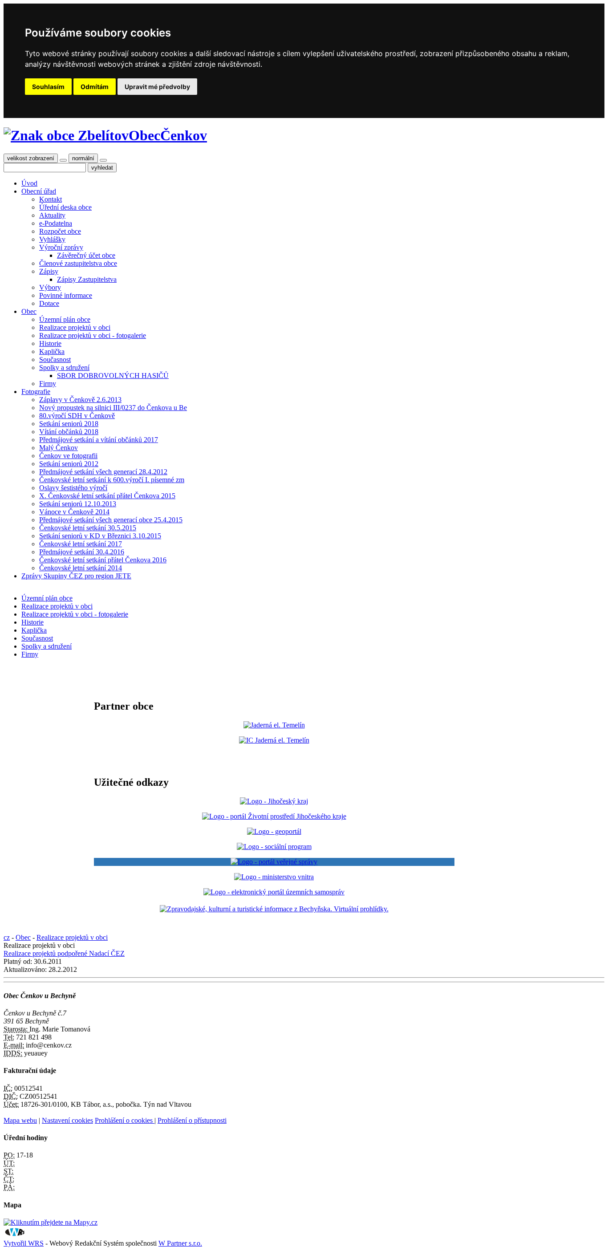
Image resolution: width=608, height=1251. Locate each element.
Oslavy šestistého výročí (73, 487)
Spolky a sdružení (64, 367)
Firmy (47, 383)
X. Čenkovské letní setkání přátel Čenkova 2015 (107, 496)
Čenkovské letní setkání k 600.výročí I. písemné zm (111, 479)
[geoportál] (274, 831)
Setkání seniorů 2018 (68, 423)
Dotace (49, 303)
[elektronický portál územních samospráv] (274, 892)
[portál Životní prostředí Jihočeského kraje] (274, 816)
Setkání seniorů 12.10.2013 (77, 504)
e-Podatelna (55, 223)
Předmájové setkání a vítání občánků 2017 (98, 439)
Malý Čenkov (58, 447)
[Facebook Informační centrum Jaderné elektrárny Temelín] (274, 740)
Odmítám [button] (95, 86)
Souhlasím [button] (48, 86)
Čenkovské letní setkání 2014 (80, 568)
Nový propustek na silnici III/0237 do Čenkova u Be (113, 407)
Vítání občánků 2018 (68, 431)
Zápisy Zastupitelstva (87, 279)
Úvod (29, 183)
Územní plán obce (64, 319)
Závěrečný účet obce (86, 255)
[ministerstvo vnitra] (274, 877)
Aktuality (52, 215)
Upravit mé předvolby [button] (157, 86)
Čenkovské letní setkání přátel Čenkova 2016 (102, 560)
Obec (28, 311)
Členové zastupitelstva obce (78, 263)
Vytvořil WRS (24, 1243)
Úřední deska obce (65, 207)
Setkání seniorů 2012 (68, 463)
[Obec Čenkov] (66, 135)
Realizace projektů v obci (74, 327)
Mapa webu (20, 1120)
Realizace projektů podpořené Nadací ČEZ (64, 953)
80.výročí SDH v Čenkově (77, 415)
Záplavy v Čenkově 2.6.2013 (80, 399)
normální (83, 158)
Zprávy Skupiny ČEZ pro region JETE (76, 576)
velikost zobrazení (30, 158)
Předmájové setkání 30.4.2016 (81, 552)
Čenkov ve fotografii (68, 455)
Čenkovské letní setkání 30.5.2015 (87, 528)
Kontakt (50, 199)
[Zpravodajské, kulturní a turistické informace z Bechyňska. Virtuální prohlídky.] (274, 909)
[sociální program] (274, 846)
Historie (50, 343)
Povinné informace (65, 295)
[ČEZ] (274, 725)
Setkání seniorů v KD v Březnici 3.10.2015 (100, 536)
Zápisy (48, 271)
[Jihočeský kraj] (274, 801)
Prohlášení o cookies (124, 1120)
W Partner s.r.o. (180, 1243)
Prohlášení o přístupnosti (192, 1120)
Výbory (50, 287)
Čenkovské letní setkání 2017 (80, 544)
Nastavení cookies (67, 1120)
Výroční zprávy (61, 247)
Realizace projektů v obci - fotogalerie (92, 335)
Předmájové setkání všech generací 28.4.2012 (103, 471)
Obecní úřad (38, 191)
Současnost (55, 359)
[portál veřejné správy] (274, 862)
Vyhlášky (52, 239)
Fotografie (35, 391)
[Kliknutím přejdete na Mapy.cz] (50, 1222)
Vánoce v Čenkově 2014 (74, 512)
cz (7, 937)
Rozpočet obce (60, 231)
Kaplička (52, 351)
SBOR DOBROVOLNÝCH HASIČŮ (113, 375)
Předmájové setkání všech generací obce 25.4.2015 (110, 520)
